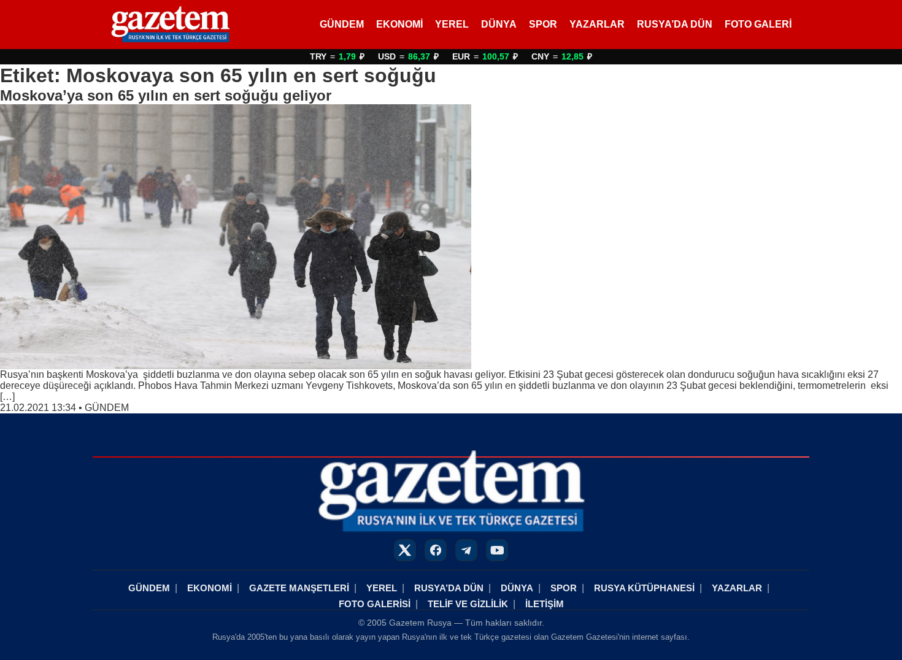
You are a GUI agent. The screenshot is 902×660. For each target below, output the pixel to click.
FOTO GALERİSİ (375, 604)
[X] (405, 550)
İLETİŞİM (544, 604)
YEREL (452, 24)
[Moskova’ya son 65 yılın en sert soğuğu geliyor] (451, 236)
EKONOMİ (399, 24)
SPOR (543, 24)
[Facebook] (436, 550)
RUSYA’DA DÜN (674, 24)
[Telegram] (466, 550)
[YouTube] (497, 550)
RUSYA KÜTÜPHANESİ (644, 588)
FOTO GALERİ (758, 24)
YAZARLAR (597, 24)
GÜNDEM (342, 24)
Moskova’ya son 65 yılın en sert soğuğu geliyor (165, 95)
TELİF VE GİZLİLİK (468, 604)
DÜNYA (499, 24)
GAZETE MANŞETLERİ (299, 588)
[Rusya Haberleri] (170, 24)
